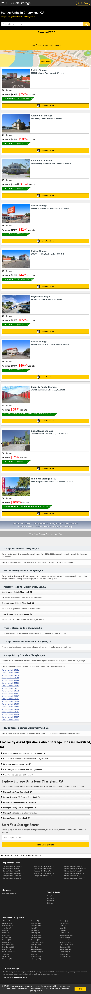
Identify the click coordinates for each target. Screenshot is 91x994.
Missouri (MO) (6, 940)
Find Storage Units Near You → (15, 977)
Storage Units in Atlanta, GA (73, 871)
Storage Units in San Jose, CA (74, 873)
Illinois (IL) (5, 930)
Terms (14, 893)
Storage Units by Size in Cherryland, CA (19, 808)
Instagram (50, 901)
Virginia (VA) (6, 956)
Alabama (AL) (6, 921)
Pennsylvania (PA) (37, 949)
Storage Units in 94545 (10, 686)
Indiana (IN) (35, 930)
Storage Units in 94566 (10, 720)
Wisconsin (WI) (7, 959)
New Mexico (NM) (8, 945)
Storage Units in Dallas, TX (11, 871)
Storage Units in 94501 (10, 712)
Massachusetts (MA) (66, 935)
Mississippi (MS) (65, 937)
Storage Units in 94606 (10, 714)
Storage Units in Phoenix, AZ (43, 868)
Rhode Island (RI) (65, 949)
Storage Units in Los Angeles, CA (44, 866)
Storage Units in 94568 (10, 701)
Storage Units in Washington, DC (13, 873)
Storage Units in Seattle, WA (12, 876)
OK (80, 989)
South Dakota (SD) (37, 952)
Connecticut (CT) (7, 926)
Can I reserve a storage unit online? (18, 775)
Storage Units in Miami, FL (42, 871)
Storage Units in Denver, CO (43, 876)
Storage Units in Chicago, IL (73, 866)
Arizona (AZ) (64, 921)
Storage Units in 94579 (10, 675)
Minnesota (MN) (36, 937)
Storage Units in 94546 (10, 680)
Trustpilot (50, 896)
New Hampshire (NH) (38, 942)
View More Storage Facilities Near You (45, 534)
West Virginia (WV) (66, 956)
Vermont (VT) (64, 954)
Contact (4, 893)
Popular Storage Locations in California (19, 802)
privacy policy (36, 990)
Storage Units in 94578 (10, 678)
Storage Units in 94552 (10, 691)
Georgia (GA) (6, 928)
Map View (45, 62)
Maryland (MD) (36, 935)
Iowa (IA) (63, 930)
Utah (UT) (34, 954)
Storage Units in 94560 (10, 704)
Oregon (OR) (6, 949)
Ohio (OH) (34, 947)
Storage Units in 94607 (10, 717)
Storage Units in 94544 (10, 673)
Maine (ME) (6, 935)
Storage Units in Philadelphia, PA (75, 868)
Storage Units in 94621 (10, 693)
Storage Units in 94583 (10, 707)
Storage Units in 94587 (10, 696)
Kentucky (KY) (35, 933)
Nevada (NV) (6, 942)
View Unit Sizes (48, 105)
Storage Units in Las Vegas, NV (74, 878)
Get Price (84, 3)
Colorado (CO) (64, 923)
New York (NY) (36, 945)
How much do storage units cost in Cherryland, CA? (24, 753)
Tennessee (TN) (65, 952)
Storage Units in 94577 (10, 688)
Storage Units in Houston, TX (12, 868)
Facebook (50, 898)
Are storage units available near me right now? (22, 769)
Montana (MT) (35, 940)
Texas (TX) (5, 954)
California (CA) (36, 923)
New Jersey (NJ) (65, 942)
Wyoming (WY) (36, 959)
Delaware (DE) (36, 926)
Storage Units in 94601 (10, 699)
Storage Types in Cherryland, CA (16, 818)
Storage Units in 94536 (10, 709)
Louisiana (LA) (64, 933)
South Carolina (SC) (8, 952)
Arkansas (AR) (7, 923)
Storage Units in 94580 (10, 683)
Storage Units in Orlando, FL (12, 878)
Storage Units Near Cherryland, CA (17, 792)
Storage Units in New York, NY (13, 866)
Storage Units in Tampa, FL (73, 876)
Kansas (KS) (6, 933)
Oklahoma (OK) (65, 947)
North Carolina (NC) (66, 945)
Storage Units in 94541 (10, 670)
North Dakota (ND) (8, 947)
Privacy (9, 893)
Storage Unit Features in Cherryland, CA (20, 813)
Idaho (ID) (63, 928)
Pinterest (50, 903)
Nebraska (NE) (64, 940)
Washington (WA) (36, 956)
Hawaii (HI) (34, 928)
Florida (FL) (63, 926)
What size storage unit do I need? (17, 764)
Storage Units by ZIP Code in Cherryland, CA (21, 797)
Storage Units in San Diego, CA (44, 873)
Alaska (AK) (35, 921)
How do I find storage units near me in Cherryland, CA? (26, 759)
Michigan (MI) (6, 937)
